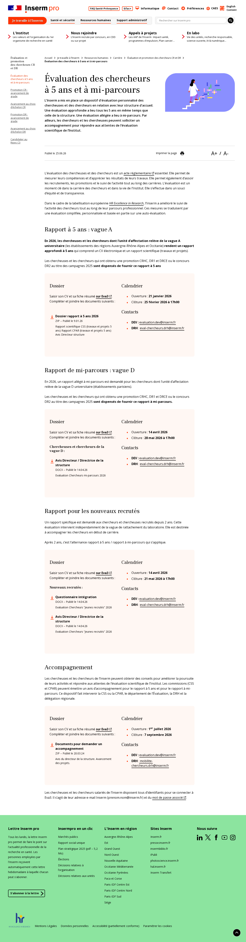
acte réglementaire (137, 173)
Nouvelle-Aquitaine (116, 860)
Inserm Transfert (160, 872)
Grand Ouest (112, 848)
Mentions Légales (46, 926)
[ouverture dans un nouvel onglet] (200, 837)
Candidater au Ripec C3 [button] (19, 141)
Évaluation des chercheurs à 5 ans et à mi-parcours (76, 61)
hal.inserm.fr (158, 866)
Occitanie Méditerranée (118, 866)
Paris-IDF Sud (112, 896)
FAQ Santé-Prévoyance (104, 8)
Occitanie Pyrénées (116, 872)
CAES (214, 8)
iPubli (153, 854)
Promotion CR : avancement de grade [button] (20, 93)
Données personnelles (75, 926)
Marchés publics (68, 837)
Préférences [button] (195, 8)
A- (226, 153)
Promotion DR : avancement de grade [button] (20, 118)
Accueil (48, 58)
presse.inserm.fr (160, 843)
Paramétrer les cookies (157, 926)
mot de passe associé (167, 797)
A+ (214, 153)
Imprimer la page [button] (166, 153)
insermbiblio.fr (159, 848)
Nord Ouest (111, 854)
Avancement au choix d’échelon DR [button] (23, 130)
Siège (107, 902)
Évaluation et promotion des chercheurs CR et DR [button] (154, 58)
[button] (63, 21)
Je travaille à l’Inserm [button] (68, 58)
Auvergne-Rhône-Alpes (118, 837)
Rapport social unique (71, 843)
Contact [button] (173, 8)
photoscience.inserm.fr (164, 860)
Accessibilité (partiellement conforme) (115, 926)
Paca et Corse (113, 878)
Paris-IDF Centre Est (117, 884)
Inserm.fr (156, 837)
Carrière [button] (117, 58)
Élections (63, 859)
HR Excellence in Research (126, 203)
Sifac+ (127, 8)
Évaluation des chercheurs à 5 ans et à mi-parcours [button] (22, 79)
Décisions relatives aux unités (76, 876)
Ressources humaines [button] (96, 58)
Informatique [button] (150, 8)
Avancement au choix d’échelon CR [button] (23, 105)
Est (106, 843)
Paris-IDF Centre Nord (118, 890)
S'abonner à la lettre (24, 893)
